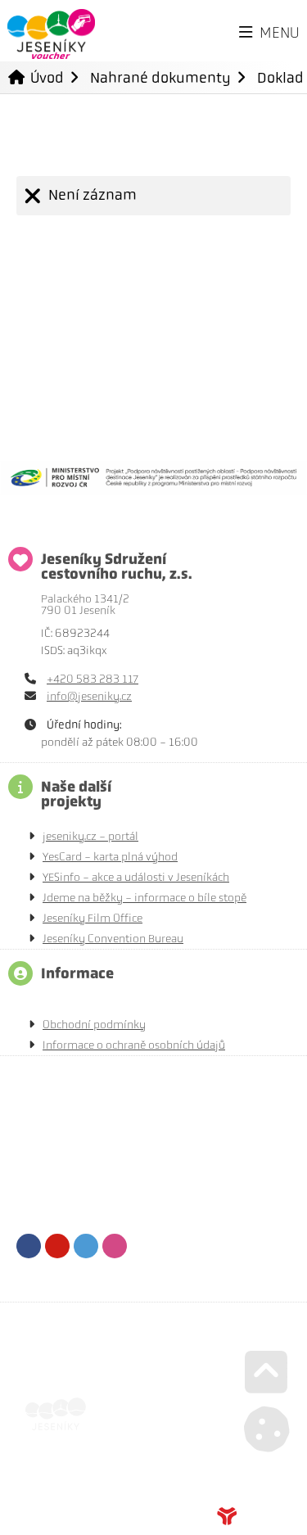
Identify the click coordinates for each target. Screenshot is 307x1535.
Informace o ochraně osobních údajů (134, 1045)
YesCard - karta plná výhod (110, 857)
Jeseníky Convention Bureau (113, 939)
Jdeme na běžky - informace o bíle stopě (144, 898)
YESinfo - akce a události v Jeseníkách (136, 877)
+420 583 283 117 (92, 679)
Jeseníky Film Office (92, 918)
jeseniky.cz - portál (90, 836)
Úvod (51, 34)
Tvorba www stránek (254, 1516)
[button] (269, 33)
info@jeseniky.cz (89, 696)
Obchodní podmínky (94, 1025)
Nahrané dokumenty (160, 77)
